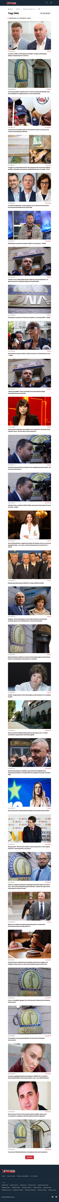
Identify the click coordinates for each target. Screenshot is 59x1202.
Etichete (18, 9)
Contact (3, 1176)
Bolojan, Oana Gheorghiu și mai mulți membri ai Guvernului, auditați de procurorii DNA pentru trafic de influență (27, 620)
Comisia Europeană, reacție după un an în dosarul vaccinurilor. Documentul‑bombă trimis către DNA (28, 206)
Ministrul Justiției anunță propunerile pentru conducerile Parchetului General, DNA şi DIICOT (26, 925)
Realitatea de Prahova (26, 1187)
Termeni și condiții (11, 1176)
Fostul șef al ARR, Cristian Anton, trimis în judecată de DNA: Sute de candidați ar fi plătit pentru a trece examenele (29, 93)
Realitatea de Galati (16, 1187)
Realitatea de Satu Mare (18, 1190)
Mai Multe (29, 1157)
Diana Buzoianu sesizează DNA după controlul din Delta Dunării (28, 811)
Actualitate (48, 127)
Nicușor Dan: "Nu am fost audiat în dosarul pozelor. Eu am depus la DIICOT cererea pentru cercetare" (29, 847)
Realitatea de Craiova (6, 1190)
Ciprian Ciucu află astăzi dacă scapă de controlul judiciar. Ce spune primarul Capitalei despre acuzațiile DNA (28, 280)
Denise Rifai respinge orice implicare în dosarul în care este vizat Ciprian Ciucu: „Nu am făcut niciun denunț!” (29, 430)
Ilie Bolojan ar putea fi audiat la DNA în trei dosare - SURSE (27, 243)
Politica (49, 51)
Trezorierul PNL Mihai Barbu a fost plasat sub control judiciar (28, 1152)
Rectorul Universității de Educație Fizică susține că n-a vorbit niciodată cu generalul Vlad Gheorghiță (28, 734)
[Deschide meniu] (51, 3)
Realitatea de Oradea (42, 1190)
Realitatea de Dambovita (43, 1185)
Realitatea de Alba (37, 1187)
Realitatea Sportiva (14, 1185)
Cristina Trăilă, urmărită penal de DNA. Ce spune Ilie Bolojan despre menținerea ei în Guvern (27, 55)
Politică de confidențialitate (23, 1176)
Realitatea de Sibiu (6, 1187)
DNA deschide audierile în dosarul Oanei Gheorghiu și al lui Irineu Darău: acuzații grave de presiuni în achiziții (29, 658)
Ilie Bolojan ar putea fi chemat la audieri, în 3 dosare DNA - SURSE (29, 317)
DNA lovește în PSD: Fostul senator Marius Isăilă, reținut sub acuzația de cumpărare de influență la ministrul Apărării (27, 1115)
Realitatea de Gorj (52, 1190)
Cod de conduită (34, 1176)
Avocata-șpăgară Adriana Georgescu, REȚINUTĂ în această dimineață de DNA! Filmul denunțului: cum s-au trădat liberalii (28, 1077)
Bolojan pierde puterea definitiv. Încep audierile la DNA (26, 583)
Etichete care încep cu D (29, 9)
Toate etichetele (46, 13)
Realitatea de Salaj (47, 1187)
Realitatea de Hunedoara (30, 1190)
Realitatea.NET (5, 1185)
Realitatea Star (23, 1185)
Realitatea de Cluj (32, 1185)
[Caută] (46, 3)
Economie (48, 165)
